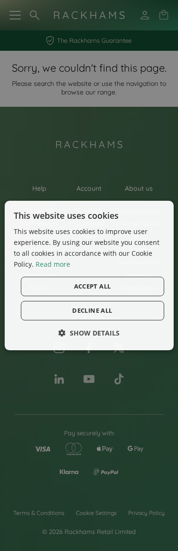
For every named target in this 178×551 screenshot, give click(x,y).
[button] (89, 332)
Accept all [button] (92, 286)
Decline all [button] (92, 310)
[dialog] (88, 276)
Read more (53, 264)
